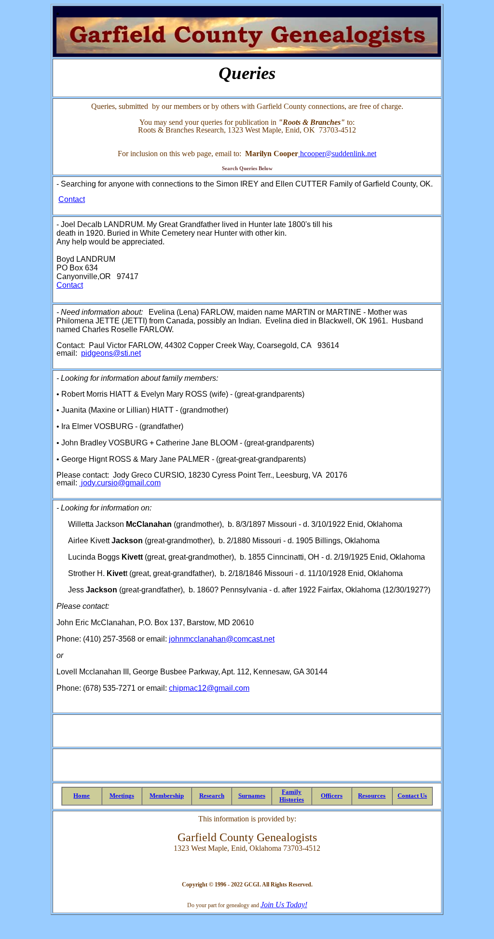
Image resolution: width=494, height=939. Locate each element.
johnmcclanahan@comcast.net (221, 639)
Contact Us (412, 795)
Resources (371, 795)
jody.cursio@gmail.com (120, 483)
